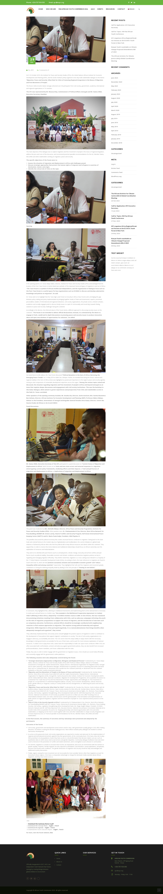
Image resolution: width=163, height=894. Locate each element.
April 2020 (114, 106)
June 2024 (114, 78)
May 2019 (114, 126)
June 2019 (114, 122)
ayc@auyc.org (58, 2)
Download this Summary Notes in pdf (41, 824)
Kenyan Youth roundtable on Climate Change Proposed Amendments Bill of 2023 (124, 49)
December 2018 (116, 143)
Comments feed (116, 172)
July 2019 (114, 118)
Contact (121, 9)
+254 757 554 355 (38, 2)
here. (51, 833)
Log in (113, 164)
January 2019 (115, 139)
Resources (110, 9)
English (51, 826)
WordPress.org (116, 176)
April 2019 (114, 131)
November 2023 (116, 82)
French (57, 826)
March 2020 (115, 110)
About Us (59, 862)
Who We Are (51, 9)
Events (100, 9)
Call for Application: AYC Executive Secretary (123, 207)
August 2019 (115, 114)
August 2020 (115, 98)
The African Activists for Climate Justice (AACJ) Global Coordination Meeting (123, 58)
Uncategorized (116, 153)
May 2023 (114, 86)
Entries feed (115, 168)
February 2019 (116, 135)
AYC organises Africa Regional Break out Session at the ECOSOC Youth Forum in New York (123, 40)
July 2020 (114, 102)
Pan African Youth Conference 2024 (73, 9)
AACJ (93, 9)
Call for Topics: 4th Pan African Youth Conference (122, 217)
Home (40, 9)
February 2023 (116, 90)
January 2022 (115, 94)
